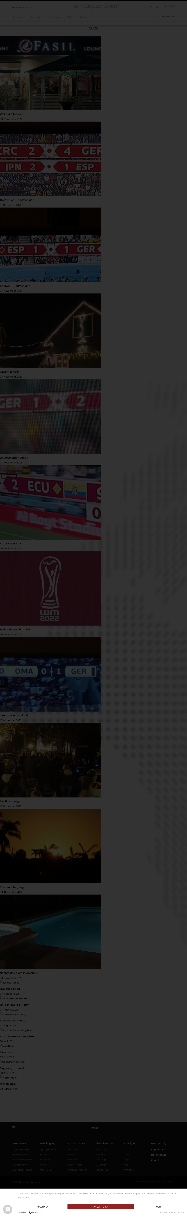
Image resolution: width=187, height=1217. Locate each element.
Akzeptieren (101, 1206)
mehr (159, 1206)
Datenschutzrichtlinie (176, 1212)
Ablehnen (42, 1206)
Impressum (164, 1212)
